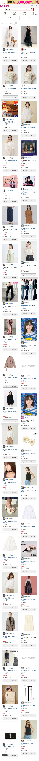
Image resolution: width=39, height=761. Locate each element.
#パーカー (31, 127)
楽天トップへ (34, 6)
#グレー (4, 450)
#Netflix (14, 193)
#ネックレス (32, 670)
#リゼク (4, 307)
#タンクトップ (32, 743)
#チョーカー (13, 482)
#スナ (5, 53)
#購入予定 (23, 345)
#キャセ (4, 710)
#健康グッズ (13, 122)
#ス (22, 638)
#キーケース (13, 747)
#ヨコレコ (5, 193)
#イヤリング (32, 453)
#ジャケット (13, 636)
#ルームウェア (13, 708)
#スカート (12, 671)
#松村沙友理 (11, 88)
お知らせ (24, 13)
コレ (7, 60)
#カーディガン (13, 449)
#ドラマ (10, 193)
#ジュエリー (32, 705)
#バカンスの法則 (30, 88)
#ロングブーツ (13, 306)
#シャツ (12, 377)
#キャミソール (32, 490)
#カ (22, 266)
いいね (14, 60)
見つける (15, 13)
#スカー (6, 231)
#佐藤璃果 (23, 305)
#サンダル (12, 521)
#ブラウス (12, 160)
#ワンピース (13, 339)
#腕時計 (31, 561)
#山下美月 (5, 52)
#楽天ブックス (24, 192)
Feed (5, 13)
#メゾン (23, 745)
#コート (12, 411)
